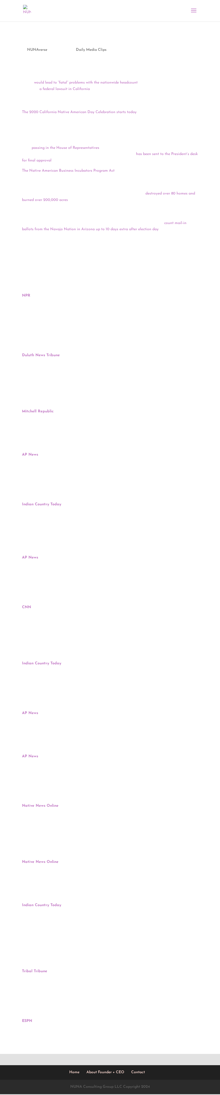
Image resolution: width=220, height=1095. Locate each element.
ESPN (27, 1021)
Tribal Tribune (34, 971)
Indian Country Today (41, 504)
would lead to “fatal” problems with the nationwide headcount (86, 83)
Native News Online (40, 806)
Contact (138, 1072)
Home (74, 1072)
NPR (26, 296)
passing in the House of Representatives (65, 148)
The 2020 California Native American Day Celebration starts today (79, 112)
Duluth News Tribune (41, 355)
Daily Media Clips (91, 50)
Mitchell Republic (38, 411)
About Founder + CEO (105, 1072)
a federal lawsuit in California (64, 89)
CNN (26, 607)
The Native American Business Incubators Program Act (68, 171)
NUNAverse (37, 50)
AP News (30, 455)
